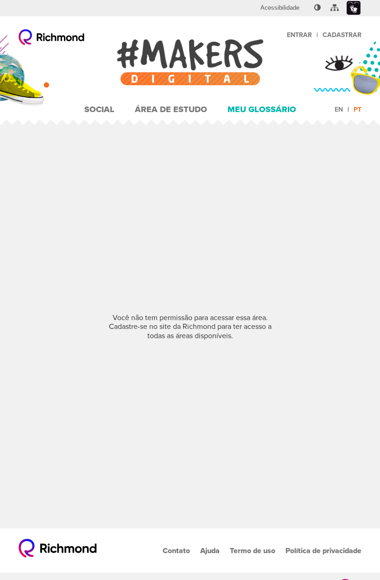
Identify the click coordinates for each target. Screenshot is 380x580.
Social (99, 109)
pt (357, 109)
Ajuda (210, 550)
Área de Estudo (171, 109)
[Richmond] (52, 39)
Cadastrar (342, 35)
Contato (176, 550)
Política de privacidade (323, 550)
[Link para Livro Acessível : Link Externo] (306, 8)
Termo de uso (252, 550)
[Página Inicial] (190, 62)
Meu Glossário (262, 109)
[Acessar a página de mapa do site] (334, 8)
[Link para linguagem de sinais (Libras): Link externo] (353, 8)
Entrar (299, 35)
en (339, 109)
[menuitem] (280, 8)
